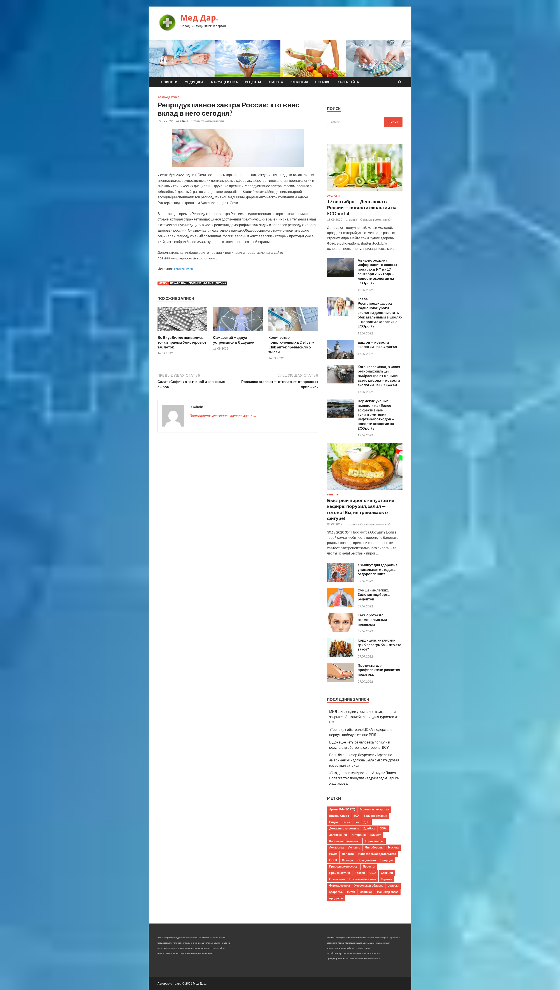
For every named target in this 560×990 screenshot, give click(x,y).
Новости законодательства (377, 853)
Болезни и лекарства (374, 809)
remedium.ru (183, 269)
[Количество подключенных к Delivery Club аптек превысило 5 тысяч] (293, 332)
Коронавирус (374, 841)
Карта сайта (348, 82)
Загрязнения (338, 834)
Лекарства (178, 283)
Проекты (369, 866)
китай (351, 892)
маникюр (366, 892)
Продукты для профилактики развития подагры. (379, 670)
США (372, 873)
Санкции (387, 873)
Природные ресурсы (343, 866)
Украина (386, 879)
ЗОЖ (383, 828)
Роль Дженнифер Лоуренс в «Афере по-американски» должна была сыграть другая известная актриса (364, 760)
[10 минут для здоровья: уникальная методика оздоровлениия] (340, 580)
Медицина (194, 82)
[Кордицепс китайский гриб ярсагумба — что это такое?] (340, 655)
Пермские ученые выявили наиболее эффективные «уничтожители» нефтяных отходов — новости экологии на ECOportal (376, 414)
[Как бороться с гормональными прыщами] (340, 630)
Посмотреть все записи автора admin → (222, 416)
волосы (393, 885)
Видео (333, 822)
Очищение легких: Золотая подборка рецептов (374, 594)
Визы (346, 822)
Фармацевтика (224, 82)
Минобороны (374, 847)
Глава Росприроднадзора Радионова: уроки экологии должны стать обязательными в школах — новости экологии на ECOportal (380, 312)
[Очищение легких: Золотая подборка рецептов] (340, 605)
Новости (169, 82)
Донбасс (369, 828)
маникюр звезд (387, 892)
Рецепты (253, 82)
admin (184, 121)
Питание (322, 82)
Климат (375, 834)
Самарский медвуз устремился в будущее (233, 340)
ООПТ (333, 860)
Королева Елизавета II (344, 841)
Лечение (194, 283)
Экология (299, 82)
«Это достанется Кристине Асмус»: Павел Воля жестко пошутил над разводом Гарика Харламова (364, 778)
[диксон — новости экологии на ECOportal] (340, 357)
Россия (360, 873)
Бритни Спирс (339, 815)
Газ (357, 822)
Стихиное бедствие (362, 879)
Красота (275, 82)
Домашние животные (344, 828)
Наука (333, 853)
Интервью (359, 834)
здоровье (336, 892)
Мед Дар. (199, 17)
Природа (386, 860)
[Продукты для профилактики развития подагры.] (340, 681)
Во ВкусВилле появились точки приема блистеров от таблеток (182, 342)
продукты (336, 898)
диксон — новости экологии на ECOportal (377, 344)
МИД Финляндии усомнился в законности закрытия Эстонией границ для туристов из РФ (363, 716)
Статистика (337, 879)
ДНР (366, 822)
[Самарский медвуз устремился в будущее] (238, 332)
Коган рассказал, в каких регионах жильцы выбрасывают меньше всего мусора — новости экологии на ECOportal (379, 376)
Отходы (347, 860)
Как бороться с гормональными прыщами (372, 619)
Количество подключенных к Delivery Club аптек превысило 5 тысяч (291, 344)
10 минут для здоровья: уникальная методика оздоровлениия (378, 569)
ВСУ (356, 815)
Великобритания (375, 815)
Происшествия (339, 873)
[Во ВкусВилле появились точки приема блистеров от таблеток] (182, 332)
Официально (366, 860)
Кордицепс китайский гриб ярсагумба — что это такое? (379, 644)
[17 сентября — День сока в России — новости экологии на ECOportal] (364, 192)
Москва (393, 847)
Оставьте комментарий (207, 121)
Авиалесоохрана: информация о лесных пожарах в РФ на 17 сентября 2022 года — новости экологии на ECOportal (377, 271)
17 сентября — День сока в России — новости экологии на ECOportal (362, 207)
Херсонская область (368, 885)
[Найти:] (364, 122)
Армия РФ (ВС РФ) (342, 809)
